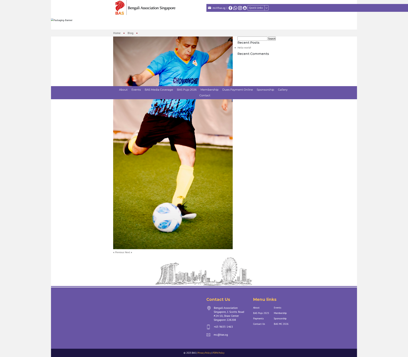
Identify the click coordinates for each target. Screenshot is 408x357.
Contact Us (259, 323)
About (123, 89)
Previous (119, 252)
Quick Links (256, 7)
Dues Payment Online (237, 89)
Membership (209, 89)
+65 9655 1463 (223, 326)
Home (116, 33)
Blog (130, 33)
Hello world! (244, 47)
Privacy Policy (204, 352)
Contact (204, 95)
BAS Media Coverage (159, 89)
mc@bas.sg (219, 8)
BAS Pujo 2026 (187, 89)
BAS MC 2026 (281, 323)
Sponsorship (265, 89)
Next (127, 252)
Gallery (283, 89)
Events (136, 89)
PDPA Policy (218, 352)
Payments (258, 318)
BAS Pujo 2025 (261, 313)
